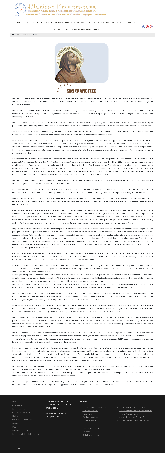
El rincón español (60, 29)
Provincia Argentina (90, 417)
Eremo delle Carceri (90, 428)
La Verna (86, 432)
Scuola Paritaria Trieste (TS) (130, 414)
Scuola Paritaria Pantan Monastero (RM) (135, 411)
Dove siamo (117, 22)
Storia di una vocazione (98, 22)
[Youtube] (147, 26)
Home (17, 22)
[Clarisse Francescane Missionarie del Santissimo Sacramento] (59, 9)
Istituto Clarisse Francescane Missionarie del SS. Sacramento (94, 410)
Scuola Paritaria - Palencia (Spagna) (134, 420)
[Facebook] (143, 26)
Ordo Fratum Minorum (91, 435)
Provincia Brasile (89, 420)
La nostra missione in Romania (85, 29)
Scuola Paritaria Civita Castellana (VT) (135, 407)
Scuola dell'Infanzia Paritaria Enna (133, 417)
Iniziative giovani (44, 22)
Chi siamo (28, 22)
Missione (130, 22)
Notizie (80, 22)
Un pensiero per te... (64, 22)
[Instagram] (150, 26)
